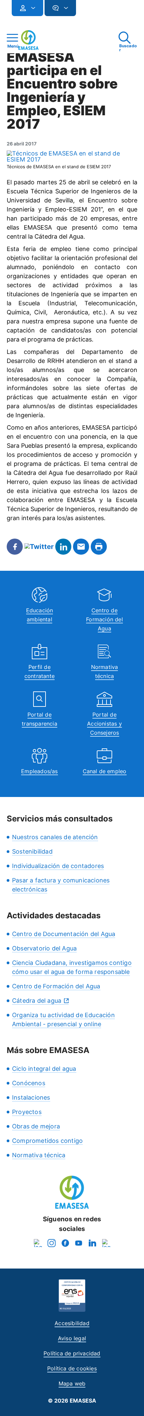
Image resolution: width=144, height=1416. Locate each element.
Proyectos (27, 1111)
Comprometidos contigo (47, 1140)
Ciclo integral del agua (44, 1068)
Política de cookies (72, 1368)
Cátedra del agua (36, 1000)
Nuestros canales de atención (55, 837)
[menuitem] (27, 8)
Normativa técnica (38, 1155)
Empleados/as (39, 771)
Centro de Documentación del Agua (63, 933)
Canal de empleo (105, 771)
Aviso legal (72, 1338)
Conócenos (28, 1083)
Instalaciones (31, 1097)
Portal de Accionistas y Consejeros (104, 723)
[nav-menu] (30, 8)
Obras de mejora (36, 1126)
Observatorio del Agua (44, 948)
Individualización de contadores (58, 865)
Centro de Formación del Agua (104, 619)
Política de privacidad (72, 1353)
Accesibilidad (72, 1323)
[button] (89, 11)
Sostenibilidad (32, 851)
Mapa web (72, 1383)
